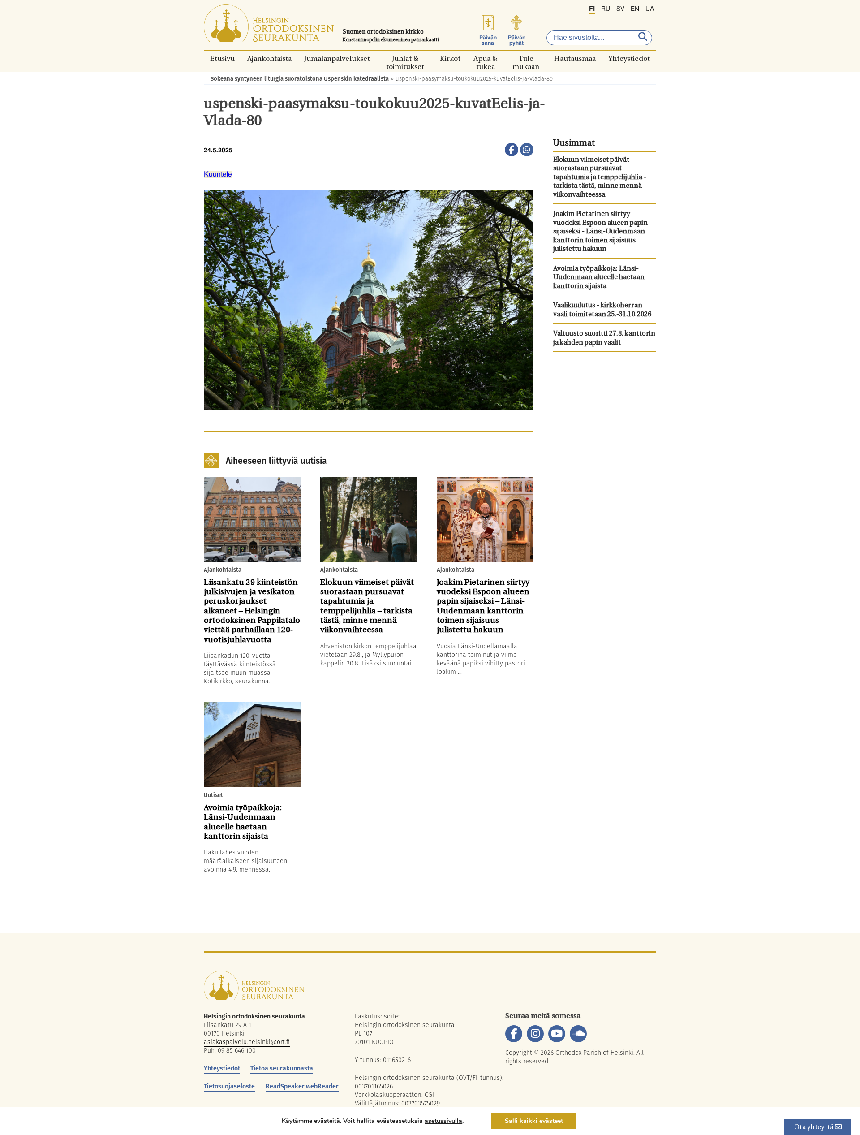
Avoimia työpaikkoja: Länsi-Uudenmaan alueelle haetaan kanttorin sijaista (599, 278)
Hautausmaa (575, 58)
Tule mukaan (525, 58)
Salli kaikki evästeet (534, 1121)
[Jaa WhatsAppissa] (526, 150)
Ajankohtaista (269, 58)
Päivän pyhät (516, 40)
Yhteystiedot (629, 58)
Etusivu (222, 58)
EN (635, 9)
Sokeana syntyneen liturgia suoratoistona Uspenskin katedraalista (300, 78)
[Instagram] (535, 1033)
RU (605, 9)
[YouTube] (556, 1033)
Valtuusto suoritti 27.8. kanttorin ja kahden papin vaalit (604, 338)
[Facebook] (513, 1033)
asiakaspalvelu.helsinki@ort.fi (247, 1041)
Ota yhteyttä (814, 1127)
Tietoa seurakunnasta (281, 1068)
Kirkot (450, 58)
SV (620, 9)
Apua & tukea (485, 58)
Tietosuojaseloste (229, 1086)
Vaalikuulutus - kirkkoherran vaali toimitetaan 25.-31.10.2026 (602, 310)
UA (649, 9)
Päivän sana (488, 40)
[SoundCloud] (578, 1033)
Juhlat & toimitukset (405, 58)
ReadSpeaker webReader (302, 1086)
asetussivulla (443, 1121)
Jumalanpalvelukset (337, 58)
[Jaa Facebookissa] (511, 150)
